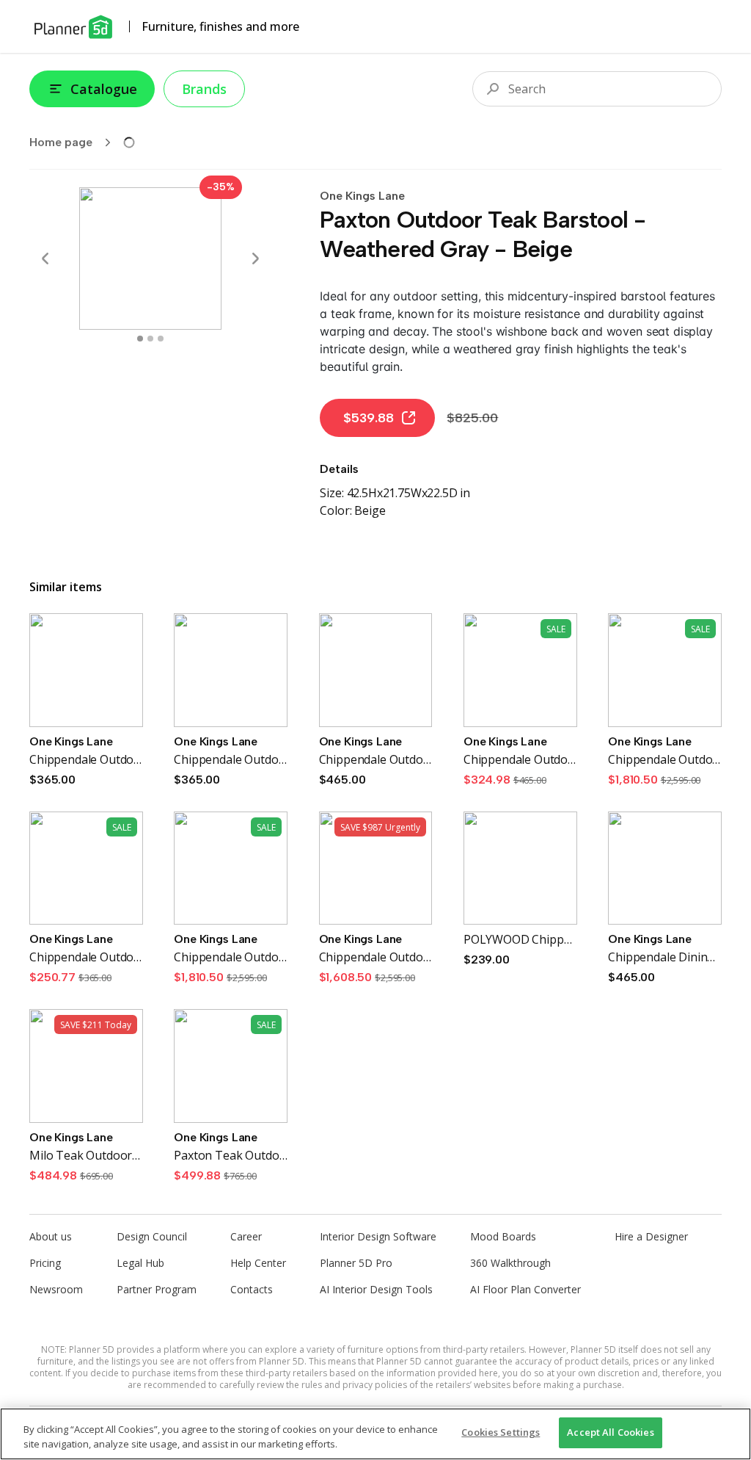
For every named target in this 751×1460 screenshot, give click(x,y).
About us (50, 1236)
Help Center (258, 1263)
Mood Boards (503, 1236)
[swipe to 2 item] (161, 338)
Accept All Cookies (610, 1432)
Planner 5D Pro (356, 1263)
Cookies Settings (500, 1432)
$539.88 (368, 418)
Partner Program (157, 1289)
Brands (204, 89)
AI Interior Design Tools (376, 1289)
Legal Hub (140, 1263)
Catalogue (103, 89)
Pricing (45, 1263)
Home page (60, 142)
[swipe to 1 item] (150, 338)
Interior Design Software (378, 1236)
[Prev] (45, 258)
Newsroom (56, 1289)
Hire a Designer (651, 1236)
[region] (375, 1434)
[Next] (255, 258)
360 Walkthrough (510, 1263)
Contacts (251, 1289)
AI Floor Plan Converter (525, 1289)
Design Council (152, 1236)
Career (246, 1236)
